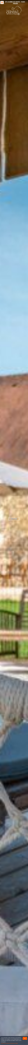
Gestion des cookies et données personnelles (9, 1043)
